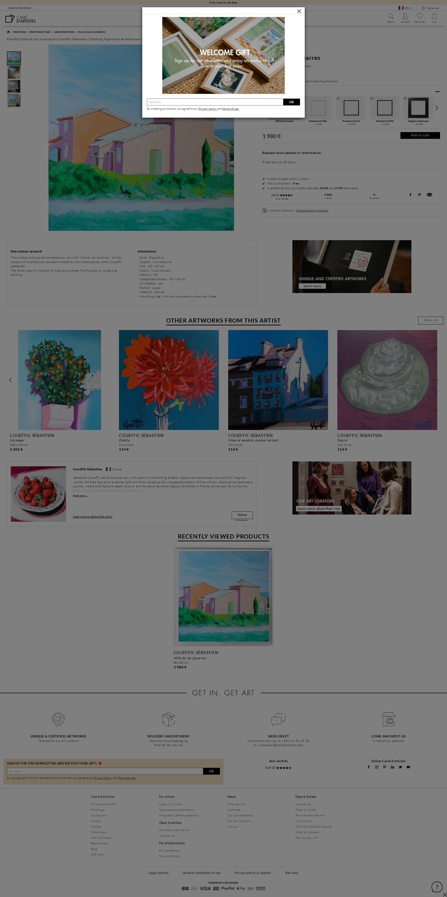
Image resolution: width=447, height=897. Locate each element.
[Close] (299, 11)
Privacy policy (208, 108)
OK (291, 102)
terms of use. (231, 108)
